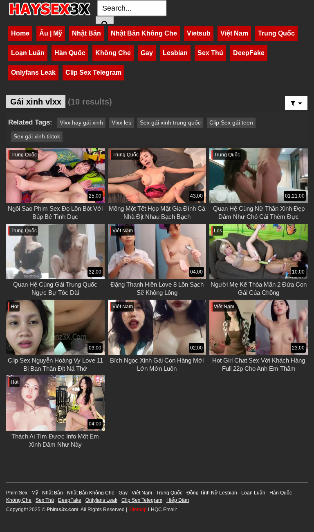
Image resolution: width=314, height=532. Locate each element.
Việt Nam (234, 33)
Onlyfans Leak (33, 72)
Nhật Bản (86, 33)
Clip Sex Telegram (93, 72)
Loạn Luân (28, 52)
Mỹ (34, 493)
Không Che (113, 52)
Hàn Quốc (69, 52)
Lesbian (175, 52)
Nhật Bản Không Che (144, 33)
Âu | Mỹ (50, 33)
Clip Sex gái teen (231, 122)
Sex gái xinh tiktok (36, 136)
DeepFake (249, 52)
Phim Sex (16, 493)
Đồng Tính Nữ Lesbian (211, 493)
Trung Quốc (276, 33)
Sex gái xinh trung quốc (170, 122)
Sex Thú (210, 52)
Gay (147, 52)
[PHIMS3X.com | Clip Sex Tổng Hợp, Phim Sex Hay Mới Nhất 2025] (49, 9)
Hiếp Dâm (177, 500)
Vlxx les (121, 122)
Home (20, 33)
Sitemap (137, 509)
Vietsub (199, 33)
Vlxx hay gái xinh (81, 122)
